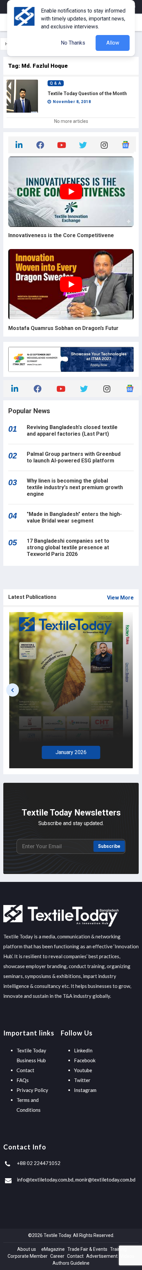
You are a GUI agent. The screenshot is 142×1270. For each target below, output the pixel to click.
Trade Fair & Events (87, 1249)
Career (57, 1256)
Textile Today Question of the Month (87, 93)
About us (26, 1249)
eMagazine (53, 1249)
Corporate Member (28, 1256)
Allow (112, 43)
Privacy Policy (32, 1090)
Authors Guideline (71, 1263)
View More (120, 598)
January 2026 (71, 752)
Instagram (85, 1090)
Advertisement (102, 1256)
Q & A (55, 83)
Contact (25, 1070)
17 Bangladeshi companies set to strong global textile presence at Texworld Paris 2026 (68, 547)
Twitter (82, 1080)
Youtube (83, 1070)
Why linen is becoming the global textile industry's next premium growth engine (75, 487)
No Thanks (73, 43)
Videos (127, 1256)
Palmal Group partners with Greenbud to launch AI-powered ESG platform (74, 457)
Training (118, 1249)
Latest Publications (32, 597)
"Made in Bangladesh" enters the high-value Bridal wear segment (74, 517)
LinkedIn (83, 1050)
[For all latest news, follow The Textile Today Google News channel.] (125, 144)
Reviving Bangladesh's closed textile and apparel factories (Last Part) (72, 430)
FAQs (23, 1080)
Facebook (84, 1060)
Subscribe (109, 846)
